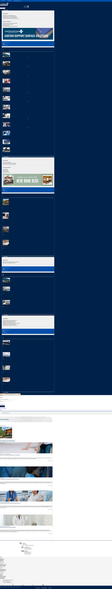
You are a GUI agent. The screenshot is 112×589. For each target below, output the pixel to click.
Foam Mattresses (5, 169)
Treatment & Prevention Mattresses (8, 283)
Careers (1, 575)
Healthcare (6, 9)
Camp (3, 206)
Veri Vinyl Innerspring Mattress (7, 351)
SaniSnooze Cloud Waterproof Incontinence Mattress (10, 297)
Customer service (6, 42)
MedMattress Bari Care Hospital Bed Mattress (9, 312)
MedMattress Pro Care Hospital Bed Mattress (10, 17)
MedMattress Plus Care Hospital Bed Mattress (10, 16)
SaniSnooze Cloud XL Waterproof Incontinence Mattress (10, 299)
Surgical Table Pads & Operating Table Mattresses (10, 26)
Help (4, 43)
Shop (1, 557)
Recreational (6, 156)
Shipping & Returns (3, 569)
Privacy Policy (2, 578)
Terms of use (5, 191)
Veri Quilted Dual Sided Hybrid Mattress (8, 223)
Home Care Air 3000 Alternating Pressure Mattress (10, 285)
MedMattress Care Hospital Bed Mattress (9, 15)
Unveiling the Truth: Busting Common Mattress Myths (9, 479)
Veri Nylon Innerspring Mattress (7, 208)
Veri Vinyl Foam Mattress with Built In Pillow (9, 163)
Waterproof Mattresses (6, 357)
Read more (50, 460)
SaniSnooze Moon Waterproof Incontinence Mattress (11, 261)
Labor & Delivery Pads (6, 25)
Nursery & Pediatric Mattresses (6, 120)
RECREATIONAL (7, 196)
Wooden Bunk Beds (6, 171)
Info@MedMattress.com (9, 582)
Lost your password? (3, 408)
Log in (2, 406)
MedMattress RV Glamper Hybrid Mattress (9, 164)
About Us (1, 574)
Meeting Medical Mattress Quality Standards (8, 527)
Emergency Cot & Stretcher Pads (5, 85)
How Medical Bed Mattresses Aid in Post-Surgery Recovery (10, 503)
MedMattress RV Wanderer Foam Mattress (8, 249)
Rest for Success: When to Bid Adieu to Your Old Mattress (10, 454)
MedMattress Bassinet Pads (6, 376)
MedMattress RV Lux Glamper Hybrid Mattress (10, 325)
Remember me (2, 404)
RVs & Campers (5, 247)
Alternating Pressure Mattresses (6, 59)
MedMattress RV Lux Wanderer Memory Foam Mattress (11, 323)
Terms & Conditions (3, 576)
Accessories (4, 153)
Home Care (6, 275)
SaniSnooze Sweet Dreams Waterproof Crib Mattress (10, 373)
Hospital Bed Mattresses (6, 305)
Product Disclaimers (3, 570)
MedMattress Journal (3, 564)
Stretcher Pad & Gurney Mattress (8, 24)
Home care (6, 256)
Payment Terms (2, 571)
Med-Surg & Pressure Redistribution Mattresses (10, 23)
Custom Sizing (5, 145)
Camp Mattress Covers (6, 172)
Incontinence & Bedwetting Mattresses (6, 94)
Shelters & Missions (6, 233)
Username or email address (4, 399)
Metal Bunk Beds (5, 170)
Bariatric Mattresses (4, 68)
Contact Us (50, 587)
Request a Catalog (3, 565)
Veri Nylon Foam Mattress (7, 162)
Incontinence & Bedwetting (7, 292)
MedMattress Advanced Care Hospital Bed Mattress (11, 18)
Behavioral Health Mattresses (5, 77)
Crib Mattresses (5, 371)
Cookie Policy (2, 577)
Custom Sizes (6, 392)
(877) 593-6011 (8, 581)
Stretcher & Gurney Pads (5, 129)
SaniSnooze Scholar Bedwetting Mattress (9, 321)
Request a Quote (2, 566)
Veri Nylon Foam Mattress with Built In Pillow (9, 237)
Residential (6, 337)
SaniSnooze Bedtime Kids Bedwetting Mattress (10, 320)
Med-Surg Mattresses (4, 111)
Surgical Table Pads (4, 137)
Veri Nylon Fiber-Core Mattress (7, 211)
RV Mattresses (5, 383)
